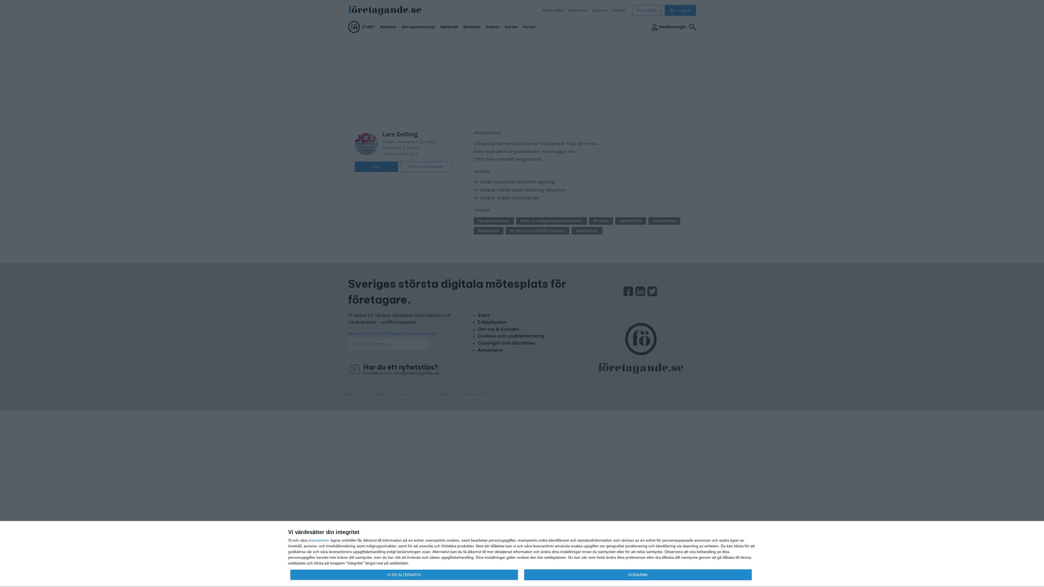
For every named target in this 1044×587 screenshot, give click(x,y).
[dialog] (522, 554)
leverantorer (319, 540)
